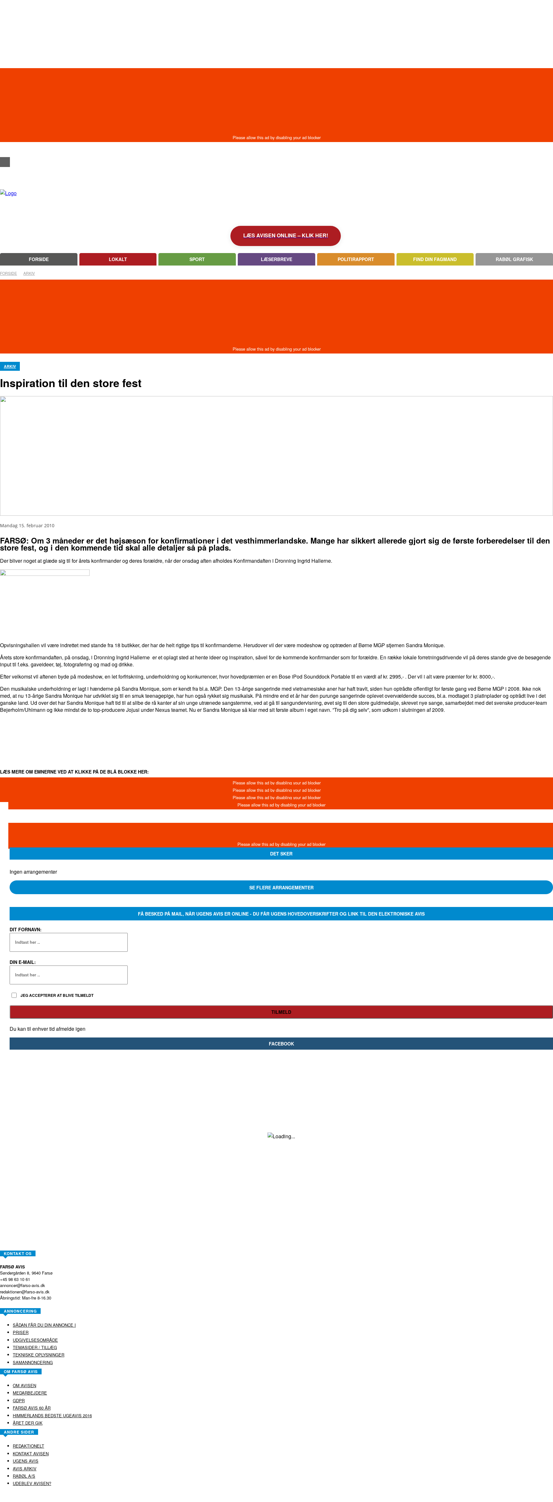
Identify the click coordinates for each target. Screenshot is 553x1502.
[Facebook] (5, 162)
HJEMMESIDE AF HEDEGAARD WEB (301, 1497)
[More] (237, 733)
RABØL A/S (256, 1497)
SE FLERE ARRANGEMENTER (281, 887)
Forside (8, 273)
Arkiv (29, 273)
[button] (5, 150)
